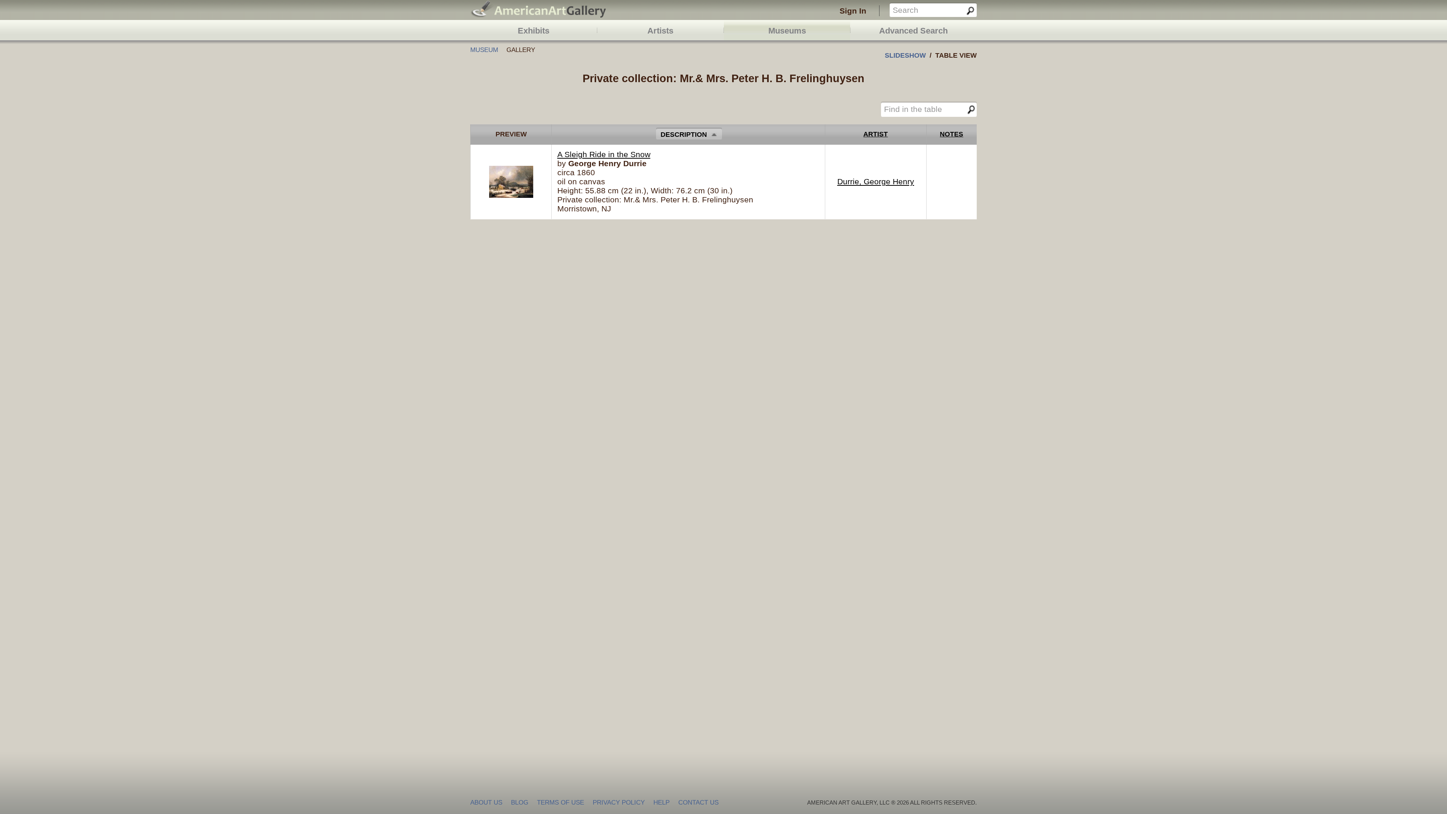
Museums (787, 30)
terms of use (560, 802)
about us (486, 802)
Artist (875, 134)
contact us (698, 802)
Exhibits (533, 30)
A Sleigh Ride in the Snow (603, 154)
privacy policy (619, 802)
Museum (484, 50)
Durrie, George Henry (875, 181)
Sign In (853, 10)
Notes (951, 134)
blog (519, 802)
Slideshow (905, 55)
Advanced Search (913, 30)
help (661, 802)
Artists (660, 30)
